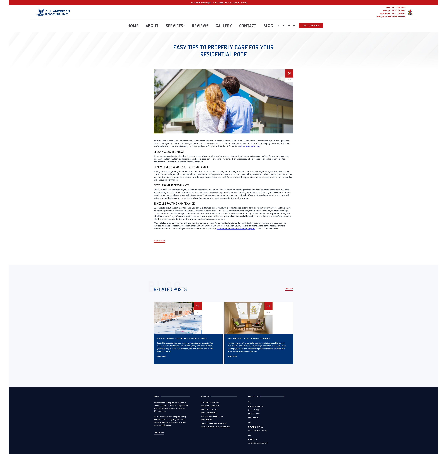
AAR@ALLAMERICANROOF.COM (391, 16)
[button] (175, 26)
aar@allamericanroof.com (258, 443)
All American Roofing (250, 146)
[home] (53, 12)
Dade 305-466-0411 (395, 8)
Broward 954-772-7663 (394, 10)
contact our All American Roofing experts (236, 228)
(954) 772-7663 (254, 414)
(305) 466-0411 (254, 417)
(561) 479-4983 (254, 410)
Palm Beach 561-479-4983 (392, 13)
